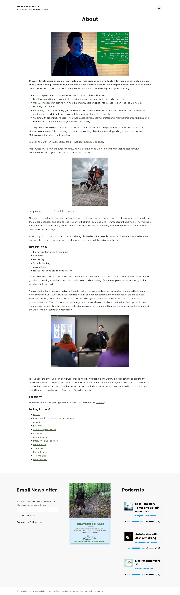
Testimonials (39, 455)
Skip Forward (159, 522)
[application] (142, 521)
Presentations (40, 452)
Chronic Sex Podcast (144, 568)
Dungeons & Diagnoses (145, 515)
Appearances (40, 437)
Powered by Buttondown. (30, 522)
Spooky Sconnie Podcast (146, 542)
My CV (36, 414)
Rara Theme (78, 591)
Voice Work (38, 448)
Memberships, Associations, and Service (53, 418)
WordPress (98, 591)
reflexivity (100, 402)
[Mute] (147, 522)
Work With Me (40, 459)
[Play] (125, 522)
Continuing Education (44, 429)
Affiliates (37, 433)
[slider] (135, 521)
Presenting (38, 110)
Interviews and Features (45, 440)
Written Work (39, 444)
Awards (37, 422)
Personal (37, 425)
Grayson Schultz (28, 6)
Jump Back (156, 522)
